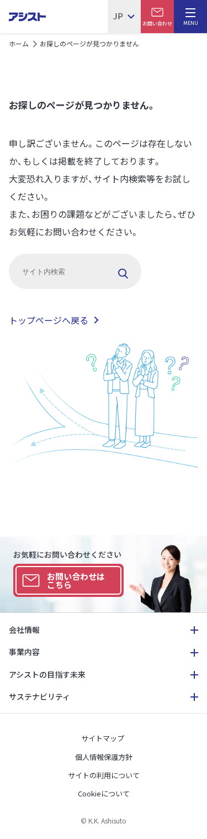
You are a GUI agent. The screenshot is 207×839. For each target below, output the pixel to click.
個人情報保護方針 (103, 757)
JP (118, 17)
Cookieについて (104, 793)
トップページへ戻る (48, 320)
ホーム (19, 43)
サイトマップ (102, 738)
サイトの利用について (104, 775)
